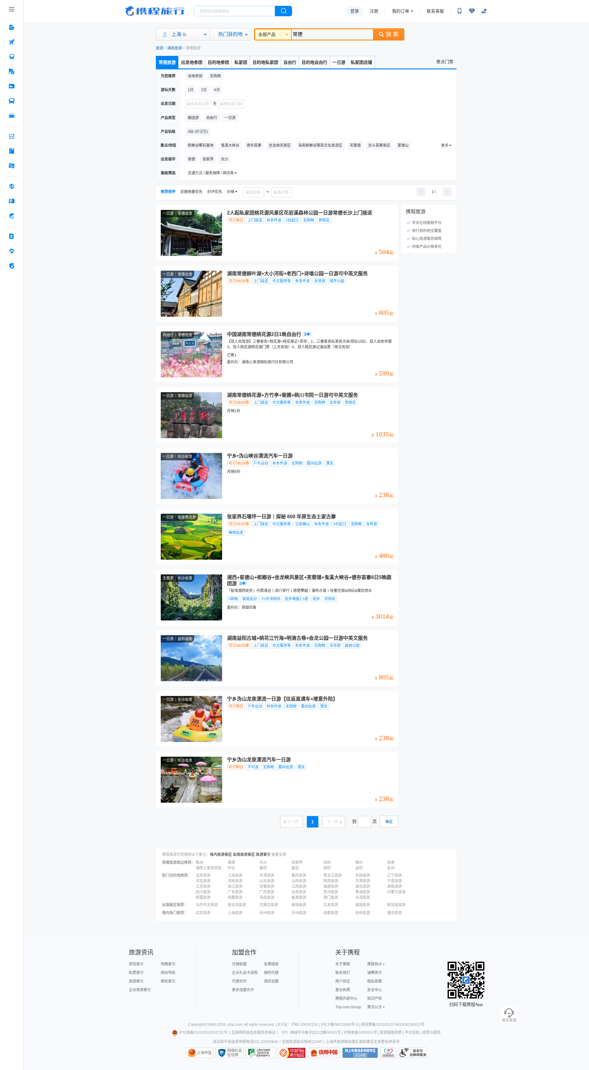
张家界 (296, 862)
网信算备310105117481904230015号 (393, 1024)
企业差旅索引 (140, 990)
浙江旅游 (235, 886)
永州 (391, 868)
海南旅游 (267, 897)
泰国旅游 (298, 905)
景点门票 (444, 62)
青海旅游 (362, 892)
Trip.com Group (348, 1007)
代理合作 (239, 981)
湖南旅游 (174, 48)
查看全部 (278, 854)
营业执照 (342, 990)
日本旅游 (330, 905)
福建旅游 (330, 886)
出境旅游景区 (244, 854)
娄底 (295, 868)
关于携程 (342, 964)
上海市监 (204, 1053)
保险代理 (271, 973)
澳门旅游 (330, 897)
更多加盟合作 (243, 990)
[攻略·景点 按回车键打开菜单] (12, 151)
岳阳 (327, 862)
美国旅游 (362, 905)
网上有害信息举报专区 (360, 1053)
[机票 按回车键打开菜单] (12, 42)
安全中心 (374, 990)
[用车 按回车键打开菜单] (12, 115)
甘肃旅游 (362, 881)
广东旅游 (235, 892)
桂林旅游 (362, 913)
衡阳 (263, 868)
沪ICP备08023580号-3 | (341, 1024)
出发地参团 (191, 62)
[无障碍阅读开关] (472, 11)
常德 (391, 862)
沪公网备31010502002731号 (203, 1032)
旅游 (159, 48)
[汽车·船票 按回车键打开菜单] (12, 101)
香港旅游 (298, 897)
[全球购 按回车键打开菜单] (12, 186)
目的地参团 (218, 62)
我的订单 (400, 11)
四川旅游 (203, 892)
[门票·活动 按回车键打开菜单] (12, 86)
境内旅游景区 (221, 854)
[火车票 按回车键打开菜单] (12, 56)
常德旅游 (167, 62)
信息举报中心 (260, 1053)
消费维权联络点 (388, 1053)
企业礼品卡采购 (245, 973)
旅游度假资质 (391, 1032)
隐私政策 (374, 981)
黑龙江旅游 (332, 875)
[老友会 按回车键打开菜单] (12, 251)
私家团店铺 (361, 62)
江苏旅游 (203, 886)
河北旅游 (203, 881)
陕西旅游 (330, 881)
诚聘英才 (374, 973)
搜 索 (392, 34)
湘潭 (231, 862)
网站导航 (168, 973)
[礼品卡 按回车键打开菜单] (12, 201)
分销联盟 (239, 964)
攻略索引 (168, 964)
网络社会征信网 (234, 1053)
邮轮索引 (168, 981)
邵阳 (327, 868)
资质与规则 (431, 1032)
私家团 (240, 62)
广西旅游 (267, 892)
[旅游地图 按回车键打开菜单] (12, 165)
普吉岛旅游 (237, 905)
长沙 (263, 862)
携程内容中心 (346, 998)
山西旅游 (298, 881)
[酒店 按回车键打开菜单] (12, 27)
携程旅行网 (155, 11)
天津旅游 (267, 875)
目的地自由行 (314, 62)
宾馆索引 (136, 964)
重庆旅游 (298, 875)
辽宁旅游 (394, 875)
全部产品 (266, 34)
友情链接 (271, 964)
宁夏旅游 (394, 881)
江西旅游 (298, 886)
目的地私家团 (265, 62)
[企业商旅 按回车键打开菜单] (12, 236)
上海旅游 (235, 875)
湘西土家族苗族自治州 (211, 868)
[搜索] (283, 11)
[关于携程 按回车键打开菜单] (12, 265)
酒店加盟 (271, 981)
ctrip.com (234, 1024)
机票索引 (136, 973)
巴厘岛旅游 (269, 905)
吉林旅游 (362, 875)
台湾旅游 (362, 897)
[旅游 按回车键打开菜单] (12, 71)
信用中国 (324, 1053)
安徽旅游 (267, 886)
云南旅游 (298, 892)
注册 (374, 11)
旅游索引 (263, 854)
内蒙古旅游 (396, 892)
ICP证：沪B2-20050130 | (299, 1024)
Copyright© (197, 1024)
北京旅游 (203, 875)
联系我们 (342, 973)
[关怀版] (484, 11)
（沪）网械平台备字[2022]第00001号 (310, 1032)
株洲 (199, 862)
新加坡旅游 (396, 905)
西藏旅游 (235, 897)
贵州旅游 (330, 892)
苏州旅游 (298, 913)
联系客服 (435, 11)
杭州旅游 (267, 913)
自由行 (289, 62)
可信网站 (292, 1053)
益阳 (359, 868)
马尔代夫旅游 (207, 905)
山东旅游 (267, 881)
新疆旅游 (203, 897)
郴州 (359, 862)
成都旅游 (330, 913)
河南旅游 (235, 881)
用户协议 (342, 981)
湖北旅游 (362, 886)
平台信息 (412, 1032)
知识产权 (374, 998)
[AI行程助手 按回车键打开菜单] (12, 136)
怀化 (231, 868)
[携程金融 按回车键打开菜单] (12, 215)
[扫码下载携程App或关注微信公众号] (459, 11)
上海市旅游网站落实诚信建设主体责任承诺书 (362, 1042)
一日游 (339, 62)
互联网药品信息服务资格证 (253, 1032)
